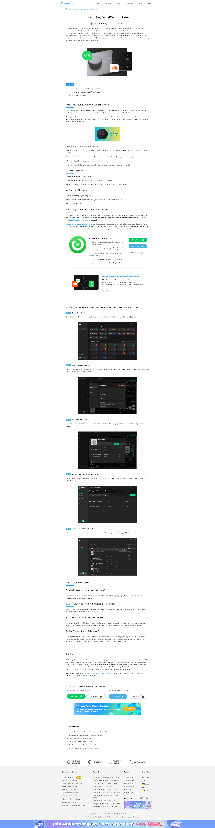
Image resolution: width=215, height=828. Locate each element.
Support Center (129, 777)
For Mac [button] (119, 3)
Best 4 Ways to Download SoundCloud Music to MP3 (85, 735)
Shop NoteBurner (129, 780)
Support (140, 3)
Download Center (129, 783)
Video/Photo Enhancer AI (70, 802)
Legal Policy (95, 817)
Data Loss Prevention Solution (71, 805)
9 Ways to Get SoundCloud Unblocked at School (84, 748)
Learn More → (106, 291)
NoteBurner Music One (69, 777)
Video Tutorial (128, 789)
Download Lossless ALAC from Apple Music (106, 793)
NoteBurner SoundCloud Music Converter (79, 224)
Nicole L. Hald (99, 24)
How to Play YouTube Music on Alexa (80, 742)
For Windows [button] (107, 3)
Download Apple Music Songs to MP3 (105, 789)
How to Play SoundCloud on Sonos (80, 738)
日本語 (146, 781)
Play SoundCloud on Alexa (97, 9)
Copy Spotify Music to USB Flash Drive (105, 783)
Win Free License (129, 793)
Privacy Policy (86, 817)
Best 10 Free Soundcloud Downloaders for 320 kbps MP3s (120, 276)
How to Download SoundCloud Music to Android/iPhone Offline (89, 732)
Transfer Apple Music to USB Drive (104, 786)
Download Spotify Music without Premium (106, 780)
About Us (77, 817)
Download (130, 3)
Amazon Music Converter (70, 787)
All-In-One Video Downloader (71, 799)
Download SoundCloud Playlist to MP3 (105, 807)
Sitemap (111, 817)
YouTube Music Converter (70, 793)
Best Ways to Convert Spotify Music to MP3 (106, 777)
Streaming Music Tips (82, 9)
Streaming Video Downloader (131, 817)
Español (146, 790)
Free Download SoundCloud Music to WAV (82, 745)
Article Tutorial (129, 786)
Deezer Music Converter (69, 796)
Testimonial (104, 817)
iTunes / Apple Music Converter (72, 784)
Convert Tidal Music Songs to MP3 (104, 801)
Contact (118, 817)
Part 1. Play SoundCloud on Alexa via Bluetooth (85, 89)
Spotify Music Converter (69, 781)
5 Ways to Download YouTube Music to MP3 (107, 804)
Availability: (132, 253)
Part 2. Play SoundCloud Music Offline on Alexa (85, 92)
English (146, 777)
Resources (150, 3)
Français (146, 787)
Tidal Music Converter (69, 790)
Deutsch (146, 784)
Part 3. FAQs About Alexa (78, 95)
